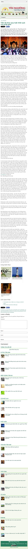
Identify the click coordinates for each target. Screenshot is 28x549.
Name (2, 330)
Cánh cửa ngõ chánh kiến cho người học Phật (16, 423)
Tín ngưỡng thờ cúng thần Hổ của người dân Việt (16, 474)
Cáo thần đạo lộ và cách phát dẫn (13, 460)
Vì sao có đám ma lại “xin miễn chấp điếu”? (15, 533)
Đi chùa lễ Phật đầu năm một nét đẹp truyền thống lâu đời (15, 454)
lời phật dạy (3, 309)
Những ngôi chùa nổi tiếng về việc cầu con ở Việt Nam (15, 488)
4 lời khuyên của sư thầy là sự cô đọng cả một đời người (16, 415)
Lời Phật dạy (3, 174)
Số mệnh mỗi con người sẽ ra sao (13, 400)
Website (2, 339)
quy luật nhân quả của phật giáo (18, 309)
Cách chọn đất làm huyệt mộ (12, 447)
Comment (2, 319)
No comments (3, 20)
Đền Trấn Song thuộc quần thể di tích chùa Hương (15, 355)
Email (2, 335)
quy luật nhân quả (8, 309)
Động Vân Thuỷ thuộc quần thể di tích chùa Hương (15, 369)
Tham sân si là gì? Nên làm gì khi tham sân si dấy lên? (15, 438)
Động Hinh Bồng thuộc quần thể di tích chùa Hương (15, 362)
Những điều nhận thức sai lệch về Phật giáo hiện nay (15, 497)
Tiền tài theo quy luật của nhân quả (10, 304)
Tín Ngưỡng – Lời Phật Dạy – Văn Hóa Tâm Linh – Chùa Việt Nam (15, 544)
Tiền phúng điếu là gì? (10, 526)
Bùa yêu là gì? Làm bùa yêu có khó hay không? (14, 378)
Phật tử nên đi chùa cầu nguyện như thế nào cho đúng (15, 431)
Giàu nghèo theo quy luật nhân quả (13, 391)
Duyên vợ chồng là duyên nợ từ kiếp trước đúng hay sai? (15, 385)
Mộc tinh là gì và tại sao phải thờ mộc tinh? (15, 480)
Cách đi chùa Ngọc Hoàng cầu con (13, 510)
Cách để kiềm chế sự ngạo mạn (12, 407)
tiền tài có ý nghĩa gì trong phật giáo (16, 311)
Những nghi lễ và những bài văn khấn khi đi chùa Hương (15, 504)
